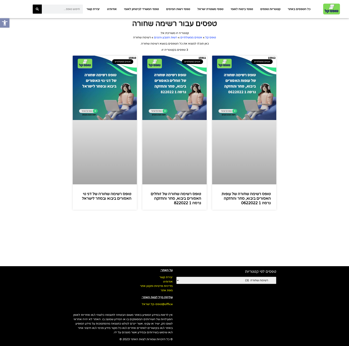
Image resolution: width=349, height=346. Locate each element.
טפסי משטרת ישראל (210, 9)
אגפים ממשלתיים (191, 37)
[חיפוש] (37, 9)
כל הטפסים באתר (299, 9)
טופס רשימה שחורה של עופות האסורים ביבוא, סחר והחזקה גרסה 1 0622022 (246, 198)
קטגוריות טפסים (270, 9)
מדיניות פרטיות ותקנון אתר (156, 286)
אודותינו (112, 9)
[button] (4, 23)
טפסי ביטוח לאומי (242, 9)
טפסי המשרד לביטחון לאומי (141, 9)
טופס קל (210, 37)
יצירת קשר (93, 9)
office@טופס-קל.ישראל (157, 304)
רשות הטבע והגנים (165, 37)
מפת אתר (167, 290)
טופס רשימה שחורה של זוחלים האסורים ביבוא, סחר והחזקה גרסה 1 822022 (176, 198)
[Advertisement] (174, 238)
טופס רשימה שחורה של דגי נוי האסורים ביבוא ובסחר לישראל (106, 196)
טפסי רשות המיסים (178, 9)
